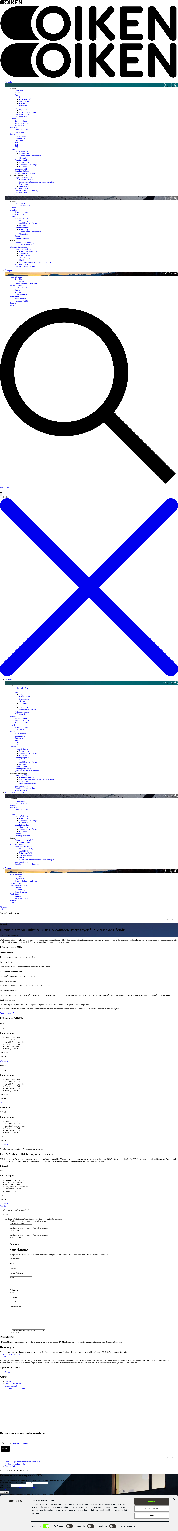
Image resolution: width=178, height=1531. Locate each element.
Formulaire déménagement (10, 1354)
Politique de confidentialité (15, 1464)
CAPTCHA (14, 1333)
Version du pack (16, 1237)
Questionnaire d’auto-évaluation (27, 173)
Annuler (3, 1206)
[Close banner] (174, 1499)
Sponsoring (14, 303)
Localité (13, 1302)
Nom (12, 1263)
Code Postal (15, 1297)
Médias (12, 305)
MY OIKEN (5, 488)
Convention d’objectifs (28, 251)
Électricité (13, 127)
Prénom (13, 1268)
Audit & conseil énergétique (30, 156)
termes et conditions (20, 1443)
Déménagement (11, 1386)
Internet (17, 93)
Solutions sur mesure (22, 206)
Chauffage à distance (23, 171)
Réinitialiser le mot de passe (27, 1488)
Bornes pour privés (22, 123)
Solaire (12, 134)
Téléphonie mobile (22, 114)
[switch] (69, 1526)
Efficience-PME (25, 256)
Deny (151, 1516)
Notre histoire (20, 279)
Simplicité (23, 106)
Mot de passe (5, 1485)
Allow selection (151, 1509)
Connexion (4, 1492)
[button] (1, 494)
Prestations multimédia (28, 112)
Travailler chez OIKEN (19, 288)
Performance (24, 101)
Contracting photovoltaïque (25, 243)
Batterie (17, 143)
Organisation (19, 281)
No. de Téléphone (17, 1273)
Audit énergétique (21, 188)
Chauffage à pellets (22, 160)
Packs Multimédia (21, 90)
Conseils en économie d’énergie (27, 191)
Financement (24, 154)
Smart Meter (19, 132)
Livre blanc (23, 184)
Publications (14, 296)
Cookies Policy (10, 1466)
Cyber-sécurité (25, 99)
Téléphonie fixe (21, 117)
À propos (8, 271)
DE (1, 490)
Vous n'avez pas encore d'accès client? (14, 1490)
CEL (16, 147)
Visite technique (25, 258)
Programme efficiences (23, 249)
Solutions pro (20, 203)
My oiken (3, 907)
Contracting (23, 221)
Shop (21, 97)
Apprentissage (20, 292)
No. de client (14, 1259)
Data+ (21, 260)
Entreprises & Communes (14, 195)
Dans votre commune (27, 186)
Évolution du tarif (21, 130)
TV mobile (23, 110)
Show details (126, 1526)
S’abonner (4, 1061)
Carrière (18, 290)
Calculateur (19, 141)
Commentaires (15, 1307)
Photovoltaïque (20, 136)
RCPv (17, 145)
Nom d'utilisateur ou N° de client (12, 1483)
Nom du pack (15, 1230)
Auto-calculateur (21, 193)
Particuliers (9, 82)
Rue (12, 1293)
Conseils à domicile (26, 180)
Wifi (16, 95)
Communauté (20, 138)
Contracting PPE (21, 169)
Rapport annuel (20, 299)
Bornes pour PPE (21, 125)
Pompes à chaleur (21, 151)
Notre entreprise (16, 277)
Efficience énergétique (18, 247)
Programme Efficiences (23, 178)
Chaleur (13, 149)
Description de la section (19, 1223)
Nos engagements (16, 286)
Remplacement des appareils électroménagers (36, 182)
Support (8, 1372)
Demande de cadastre (13, 1384)
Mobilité (13, 119)
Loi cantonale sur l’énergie (15, 1388)
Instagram (8, 1214)
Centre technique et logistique (26, 283)
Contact (8, 1381)
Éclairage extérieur (17, 214)
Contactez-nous (6, 1013)
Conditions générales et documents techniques (22, 1462)
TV (16, 108)
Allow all (151, 1501)
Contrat (12, 1328)
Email (12, 1278)
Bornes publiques (21, 121)
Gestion (22, 104)
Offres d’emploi (21, 294)
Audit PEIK (24, 253)
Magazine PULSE (22, 301)
